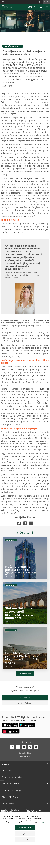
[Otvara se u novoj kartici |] (19, 523)
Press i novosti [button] (8, 770)
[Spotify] (36, 747)
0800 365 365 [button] (25, 697)
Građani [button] (5, 2)
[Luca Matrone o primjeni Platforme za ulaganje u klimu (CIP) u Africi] (25, 648)
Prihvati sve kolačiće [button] (25, 828)
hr (44, 2)
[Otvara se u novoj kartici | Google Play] (27, 725)
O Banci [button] (5, 764)
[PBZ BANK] (8, 7)
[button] (48, 814)
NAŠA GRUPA (30, 7)
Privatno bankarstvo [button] (11, 783)
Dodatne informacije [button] (11, 790)
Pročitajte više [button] (25, 674)
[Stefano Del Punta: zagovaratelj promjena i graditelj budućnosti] (25, 603)
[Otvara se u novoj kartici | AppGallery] (11, 731)
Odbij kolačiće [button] (25, 834)
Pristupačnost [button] (8, 803)
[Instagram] (30, 747)
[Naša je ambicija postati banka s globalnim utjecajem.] (25, 558)
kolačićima (42, 823)
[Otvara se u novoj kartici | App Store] (10, 725)
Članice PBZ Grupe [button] (10, 797)
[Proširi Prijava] (47, 7)
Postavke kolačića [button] (25, 840)
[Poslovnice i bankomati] (41, 2)
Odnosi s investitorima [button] (12, 777)
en (48, 2)
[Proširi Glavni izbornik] (41, 7)
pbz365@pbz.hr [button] (25, 703)
